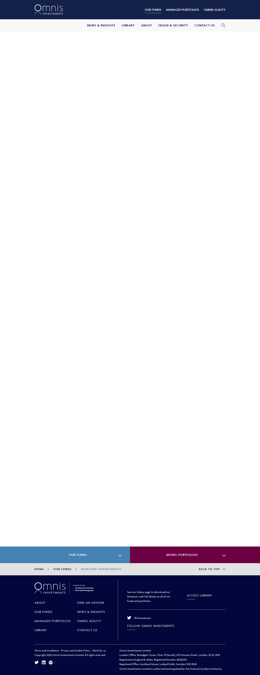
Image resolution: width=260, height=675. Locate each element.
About (40, 603)
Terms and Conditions (47, 650)
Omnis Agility (89, 621)
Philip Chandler (184, 89)
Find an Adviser (90, 603)
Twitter (37, 662)
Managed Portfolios (53, 621)
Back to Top (209, 569)
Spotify (51, 662)
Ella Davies (179, 93)
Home (39, 569)
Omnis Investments (49, 9)
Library (41, 630)
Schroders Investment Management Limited (73, 515)
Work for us (99, 650)
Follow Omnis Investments (150, 626)
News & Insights (91, 612)
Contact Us (87, 630)
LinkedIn (44, 662)
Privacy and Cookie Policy (75, 650)
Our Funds (62, 569)
